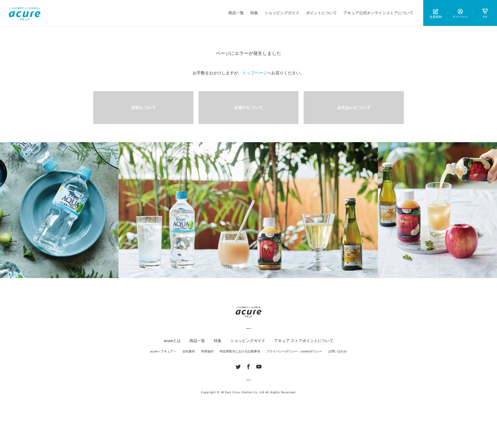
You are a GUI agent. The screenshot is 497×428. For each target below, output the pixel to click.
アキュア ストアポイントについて (303, 341)
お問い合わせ (337, 351)
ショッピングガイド (282, 13)
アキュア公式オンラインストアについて (378, 13)
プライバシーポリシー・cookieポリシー (294, 351)
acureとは (172, 341)
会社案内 (188, 351)
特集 (254, 13)
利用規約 (207, 351)
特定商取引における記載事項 (240, 351)
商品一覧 (236, 13)
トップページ (254, 73)
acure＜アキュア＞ (163, 351)
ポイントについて (321, 13)
